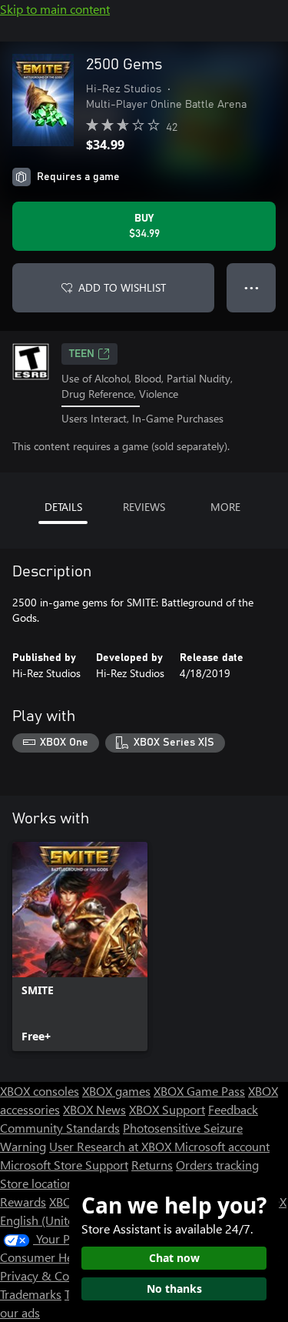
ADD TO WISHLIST (122, 287)
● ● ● (251, 287)
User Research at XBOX (111, 1146)
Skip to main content (55, 9)
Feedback (233, 1109)
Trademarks (30, 1294)
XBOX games (116, 1091)
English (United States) (60, 1220)
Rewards (23, 1201)
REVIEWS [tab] (144, 506)
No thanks (174, 1288)
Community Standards (60, 1128)
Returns (152, 1165)
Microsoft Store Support (64, 1165)
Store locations (39, 1183)
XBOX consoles (39, 1091)
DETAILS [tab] (63, 506)
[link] (79, 946)
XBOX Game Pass (199, 1091)
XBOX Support (167, 1109)
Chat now (174, 1257)
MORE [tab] (225, 506)
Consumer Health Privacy (67, 1257)
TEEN (81, 354)
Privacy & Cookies (48, 1275)
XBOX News (94, 1109)
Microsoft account (222, 1146)
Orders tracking (217, 1165)
